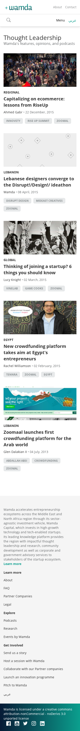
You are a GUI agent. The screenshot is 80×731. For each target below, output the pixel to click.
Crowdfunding (46, 461)
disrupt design (17, 201)
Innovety (13, 121)
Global (10, 260)
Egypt (8, 340)
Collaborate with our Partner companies (33, 669)
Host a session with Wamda (24, 661)
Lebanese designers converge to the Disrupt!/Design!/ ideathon (39, 182)
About (57, 7)
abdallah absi (16, 461)
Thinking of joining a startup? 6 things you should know (38, 269)
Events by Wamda (17, 637)
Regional (12, 92)
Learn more (12, 564)
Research (10, 628)
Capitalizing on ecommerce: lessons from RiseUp (34, 102)
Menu (60, 20)
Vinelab (12, 288)
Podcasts (10, 620)
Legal (7, 604)
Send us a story (15, 653)
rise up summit (38, 121)
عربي (72, 20)
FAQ (7, 588)
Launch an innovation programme (29, 677)
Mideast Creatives (49, 201)
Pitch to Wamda (15, 685)
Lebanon (11, 172)
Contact (70, 7)
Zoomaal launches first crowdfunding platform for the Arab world (37, 438)
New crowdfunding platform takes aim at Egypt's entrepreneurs (35, 352)
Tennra (11, 374)
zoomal (62, 121)
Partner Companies (18, 596)
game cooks (34, 288)
